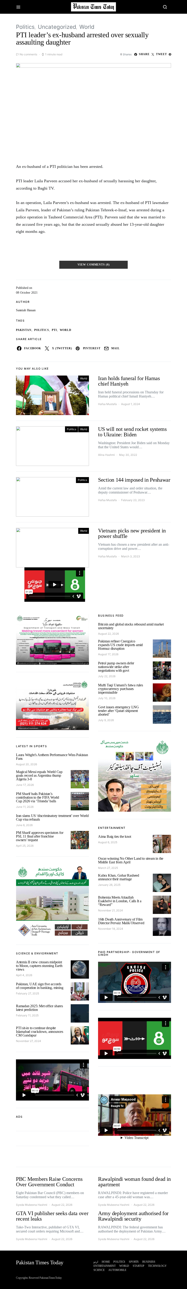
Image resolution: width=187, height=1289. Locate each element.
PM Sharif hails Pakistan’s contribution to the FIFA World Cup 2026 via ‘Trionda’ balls (37, 797)
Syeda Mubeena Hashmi (31, 1204)
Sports (134, 1261)
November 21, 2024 (110, 910)
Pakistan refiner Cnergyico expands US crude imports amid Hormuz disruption (120, 644)
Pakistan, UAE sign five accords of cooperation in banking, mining (39, 986)
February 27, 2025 (27, 993)
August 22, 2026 (108, 633)
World (86, 27)
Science (99, 1270)
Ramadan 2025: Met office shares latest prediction (39, 1008)
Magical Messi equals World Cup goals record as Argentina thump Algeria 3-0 (39, 775)
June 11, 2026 (25, 806)
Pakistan (23, 330)
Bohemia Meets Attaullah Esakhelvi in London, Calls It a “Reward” (119, 901)
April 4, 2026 (24, 975)
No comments (28, 54)
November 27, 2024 (28, 1041)
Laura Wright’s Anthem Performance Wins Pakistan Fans (52, 756)
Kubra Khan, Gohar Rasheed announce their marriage (118, 877)
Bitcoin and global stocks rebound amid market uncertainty (131, 626)
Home (106, 1261)
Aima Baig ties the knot (114, 836)
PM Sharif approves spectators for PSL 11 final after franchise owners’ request (39, 836)
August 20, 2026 (26, 764)
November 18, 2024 (110, 928)
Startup (138, 1266)
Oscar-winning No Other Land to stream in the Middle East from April (130, 860)
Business (148, 1261)
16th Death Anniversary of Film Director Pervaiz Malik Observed (121, 921)
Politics (25, 27)
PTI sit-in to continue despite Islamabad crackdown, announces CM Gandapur (39, 1031)
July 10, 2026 (106, 698)
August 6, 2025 (107, 842)
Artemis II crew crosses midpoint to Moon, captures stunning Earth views (39, 965)
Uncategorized (57, 27)
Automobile (117, 1270)
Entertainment (105, 1266)
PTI (54, 330)
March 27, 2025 (108, 868)
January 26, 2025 (109, 884)
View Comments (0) (94, 264)
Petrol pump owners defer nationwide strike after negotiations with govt (116, 666)
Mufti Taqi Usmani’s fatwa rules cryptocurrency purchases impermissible (120, 688)
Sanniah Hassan (26, 310)
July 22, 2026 (106, 676)
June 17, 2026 (25, 785)
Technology (157, 1266)
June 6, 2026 (24, 825)
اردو (96, 1261)
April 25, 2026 (25, 845)
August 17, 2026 (108, 654)
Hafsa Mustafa (107, 404)
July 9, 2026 (106, 720)
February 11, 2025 (27, 1015)
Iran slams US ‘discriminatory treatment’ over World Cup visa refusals (52, 817)
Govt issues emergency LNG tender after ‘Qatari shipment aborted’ (118, 710)
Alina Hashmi (106, 455)
